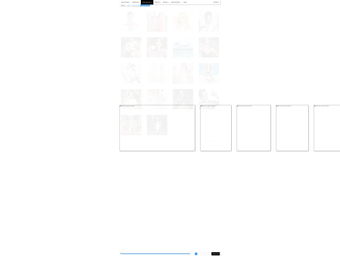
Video (185, 2)
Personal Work (175, 2)
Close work (215, 253)
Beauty (165, 2)
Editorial (157, 2)
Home (128, 5)
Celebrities (135, 2)
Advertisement (135, 5)
